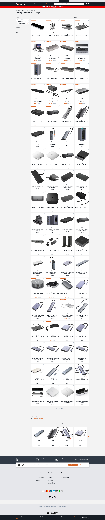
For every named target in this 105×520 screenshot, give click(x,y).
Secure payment (39, 479)
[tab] (21, 17)
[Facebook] (50, 497)
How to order (50, 480)
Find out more (83, 464)
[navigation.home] (20, 4)
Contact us (38, 480)
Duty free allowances (40, 477)
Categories (30, 3)
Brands (35, 3)
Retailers (40, 506)
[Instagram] (52, 497)
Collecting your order (52, 482)
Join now (73, 464)
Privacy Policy (53, 506)
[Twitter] (55, 497)
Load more (59, 412)
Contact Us (40, 418)
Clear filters (21, 37)
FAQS (35, 418)
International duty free (65, 477)
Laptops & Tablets (25, 10)
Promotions (48, 3)
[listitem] (37, 30)
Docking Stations (32, 10)
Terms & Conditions (46, 506)
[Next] (88, 436)
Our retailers (50, 477)
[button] (86, 3)
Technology (18, 10)
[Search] (55, 4)
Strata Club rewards (52, 479)
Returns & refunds (51, 483)
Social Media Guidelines (61, 506)
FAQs (37, 476)
